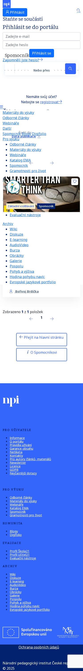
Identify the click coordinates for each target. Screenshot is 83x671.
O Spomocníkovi (43, 352)
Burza (15, 250)
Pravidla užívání (21, 445)
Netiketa (16, 452)
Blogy (14, 531)
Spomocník (19, 165)
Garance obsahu (21, 448)
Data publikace (24, 136)
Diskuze (16, 234)
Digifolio (16, 535)
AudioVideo (19, 244)
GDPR (14, 470)
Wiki (13, 229)
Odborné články (16, 117)
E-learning (18, 239)
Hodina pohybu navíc (27, 276)
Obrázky (17, 255)
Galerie (16, 260)
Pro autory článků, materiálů (30, 459)
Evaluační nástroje (25, 214)
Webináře (11, 123)
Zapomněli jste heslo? (21, 60)
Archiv (8, 223)
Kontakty (16, 455)
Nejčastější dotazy (23, 473)
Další (7, 128)
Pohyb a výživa (22, 271)
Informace (17, 438)
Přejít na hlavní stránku (43, 337)
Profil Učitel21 (20, 555)
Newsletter (18, 462)
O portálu (16, 441)
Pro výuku (11, 139)
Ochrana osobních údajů (39, 647)
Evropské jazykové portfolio (33, 282)
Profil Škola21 (19, 551)
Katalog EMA (20, 160)
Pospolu (16, 266)
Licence (15, 466)
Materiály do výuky (18, 112)
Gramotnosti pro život (28, 170)
